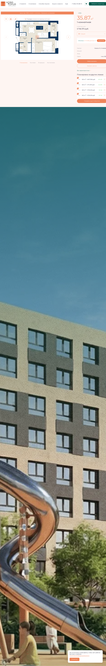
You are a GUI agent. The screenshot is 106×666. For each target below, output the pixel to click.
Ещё (66, 4)
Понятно (74, 659)
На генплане (51, 62)
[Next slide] (68, 37)
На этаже (33, 62)
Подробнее (101, 40)
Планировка (23, 62)
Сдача (79, 56)
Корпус (79, 48)
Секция (79, 51)
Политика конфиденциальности (79, 655)
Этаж (78, 53)
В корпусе (41, 62)
